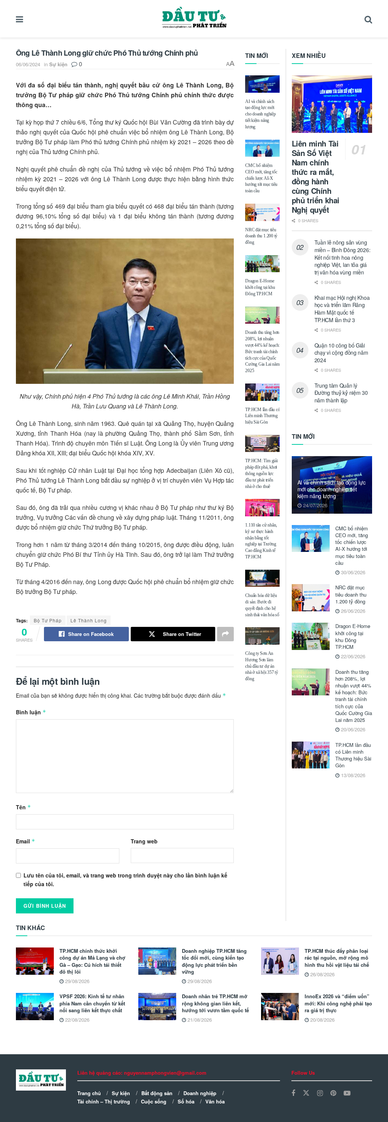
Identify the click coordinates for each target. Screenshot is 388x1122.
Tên (23, 807)
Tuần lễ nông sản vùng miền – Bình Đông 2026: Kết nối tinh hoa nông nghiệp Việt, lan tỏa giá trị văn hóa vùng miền (342, 257)
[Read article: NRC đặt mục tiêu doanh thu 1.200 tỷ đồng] (262, 212)
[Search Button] (368, 18)
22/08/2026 (76, 1019)
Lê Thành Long (88, 620)
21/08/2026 (199, 1019)
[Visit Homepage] (194, 19)
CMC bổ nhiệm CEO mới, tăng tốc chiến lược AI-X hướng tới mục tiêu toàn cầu (261, 178)
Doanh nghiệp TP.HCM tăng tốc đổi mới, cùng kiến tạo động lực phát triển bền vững (214, 961)
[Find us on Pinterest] (333, 1093)
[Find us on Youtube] (347, 1093)
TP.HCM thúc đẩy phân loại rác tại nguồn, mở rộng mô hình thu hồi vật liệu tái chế (337, 957)
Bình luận (31, 712)
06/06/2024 (28, 64)
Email (25, 841)
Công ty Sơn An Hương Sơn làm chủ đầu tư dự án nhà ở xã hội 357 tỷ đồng (261, 666)
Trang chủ (89, 1093)
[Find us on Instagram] (320, 1093)
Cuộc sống (153, 1101)
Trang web (144, 841)
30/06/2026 (352, 572)
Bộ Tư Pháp (48, 620)
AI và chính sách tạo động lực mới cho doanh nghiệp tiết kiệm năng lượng (260, 114)
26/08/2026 (322, 974)
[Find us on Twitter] (306, 1093)
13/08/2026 (352, 775)
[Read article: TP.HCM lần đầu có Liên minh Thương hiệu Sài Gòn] (262, 392)
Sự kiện (58, 64)
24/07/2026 (314, 505)
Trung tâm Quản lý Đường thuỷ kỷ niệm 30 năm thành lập (341, 393)
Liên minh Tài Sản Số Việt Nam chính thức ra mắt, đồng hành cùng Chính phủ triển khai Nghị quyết (316, 176)
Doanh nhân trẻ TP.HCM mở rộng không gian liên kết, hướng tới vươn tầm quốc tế (215, 1003)
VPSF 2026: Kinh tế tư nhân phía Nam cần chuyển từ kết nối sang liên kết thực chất (92, 1003)
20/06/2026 (352, 729)
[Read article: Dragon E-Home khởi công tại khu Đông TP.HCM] (262, 264)
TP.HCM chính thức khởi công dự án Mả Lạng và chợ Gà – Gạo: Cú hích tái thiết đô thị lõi (92, 961)
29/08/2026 (76, 981)
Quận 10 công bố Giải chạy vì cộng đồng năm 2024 (341, 352)
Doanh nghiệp (199, 1093)
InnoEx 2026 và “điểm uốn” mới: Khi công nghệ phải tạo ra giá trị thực (338, 1003)
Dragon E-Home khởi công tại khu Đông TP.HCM (260, 287)
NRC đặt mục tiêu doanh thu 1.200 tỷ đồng (261, 236)
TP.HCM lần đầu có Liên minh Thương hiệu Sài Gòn (262, 416)
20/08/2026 (322, 1019)
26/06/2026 (352, 610)
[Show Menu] (19, 18)
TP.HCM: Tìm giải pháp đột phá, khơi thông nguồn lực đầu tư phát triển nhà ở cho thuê (261, 473)
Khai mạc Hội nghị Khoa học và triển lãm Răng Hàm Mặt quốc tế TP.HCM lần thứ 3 (342, 309)
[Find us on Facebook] (293, 1093)
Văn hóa (215, 1101)
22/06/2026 (352, 656)
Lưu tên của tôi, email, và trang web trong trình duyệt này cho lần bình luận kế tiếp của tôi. (125, 879)
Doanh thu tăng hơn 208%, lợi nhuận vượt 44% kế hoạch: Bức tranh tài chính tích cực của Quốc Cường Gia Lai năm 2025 (262, 351)
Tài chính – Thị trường (103, 1101)
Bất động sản (156, 1093)
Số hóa (186, 1101)
